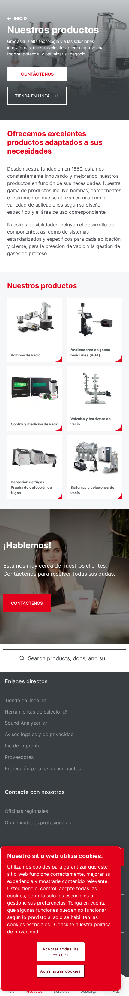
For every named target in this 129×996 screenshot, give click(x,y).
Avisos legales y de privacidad (39, 734)
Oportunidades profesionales (38, 822)
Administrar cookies (60, 971)
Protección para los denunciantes (43, 768)
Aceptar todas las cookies (61, 952)
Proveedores (19, 757)
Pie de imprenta (22, 746)
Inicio (20, 18)
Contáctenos (37, 73)
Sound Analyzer (22, 723)
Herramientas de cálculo (32, 712)
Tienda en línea (32, 95)
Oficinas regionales (26, 811)
